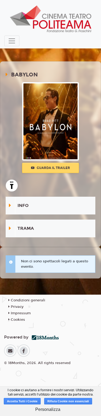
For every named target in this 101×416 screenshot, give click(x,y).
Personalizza (47, 409)
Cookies (17, 320)
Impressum (20, 313)
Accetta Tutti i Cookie (22, 401)
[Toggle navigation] (11, 41)
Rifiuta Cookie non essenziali (68, 401)
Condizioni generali (27, 300)
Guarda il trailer (53, 168)
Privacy (16, 307)
